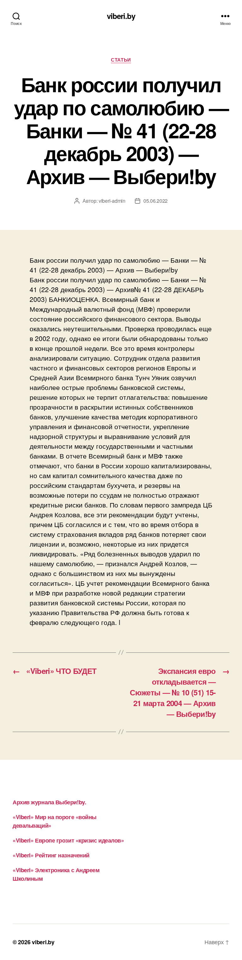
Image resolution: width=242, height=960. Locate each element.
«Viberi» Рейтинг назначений (51, 855)
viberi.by (121, 16)
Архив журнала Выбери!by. (49, 802)
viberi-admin (112, 200)
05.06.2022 (155, 200)
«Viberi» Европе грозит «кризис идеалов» (68, 840)
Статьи (121, 60)
